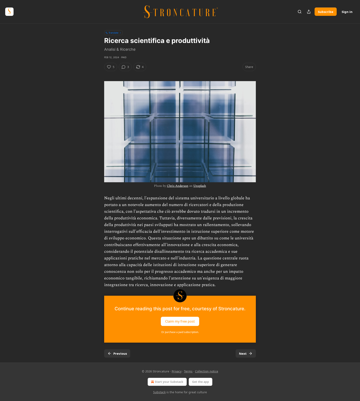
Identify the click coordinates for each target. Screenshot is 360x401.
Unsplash (199, 186)
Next (243, 353)
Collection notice (206, 371)
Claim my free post (180, 321)
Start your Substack (169, 382)
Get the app (200, 382)
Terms (188, 371)
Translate (113, 32)
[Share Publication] (309, 12)
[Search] (299, 12)
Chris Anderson (177, 186)
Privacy (176, 371)
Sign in (347, 12)
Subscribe (325, 12)
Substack (159, 392)
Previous (120, 353)
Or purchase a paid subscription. (180, 332)
